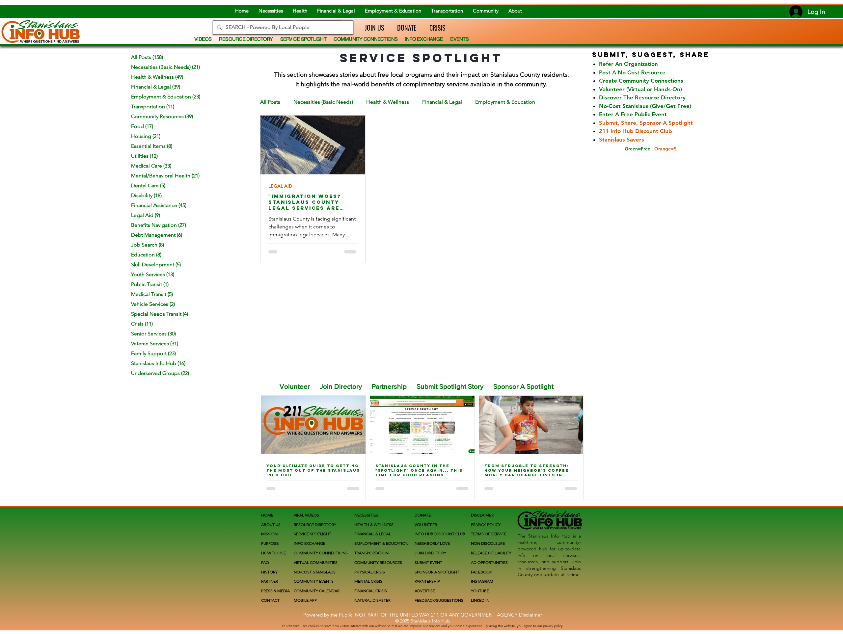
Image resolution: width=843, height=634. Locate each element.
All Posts (270, 102)
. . (522, 581)
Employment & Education (505, 102)
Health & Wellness (387, 102)
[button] (371, 27)
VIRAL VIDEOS (306, 515)
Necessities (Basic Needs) (323, 102)
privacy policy (553, 626)
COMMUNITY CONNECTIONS (321, 552)
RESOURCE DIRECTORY (315, 524)
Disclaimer (530, 615)
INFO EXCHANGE (309, 543)
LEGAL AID (280, 186)
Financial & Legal (442, 102)
